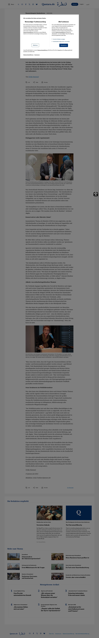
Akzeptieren (64, 45)
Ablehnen (35, 45)
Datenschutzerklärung (28, 32)
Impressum (37, 54)
